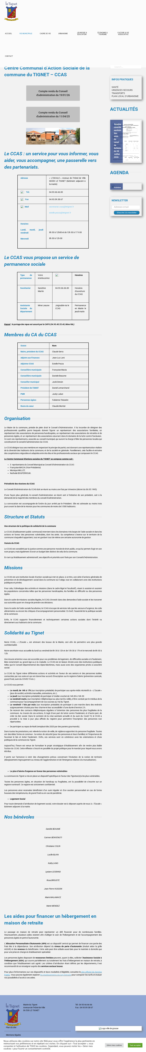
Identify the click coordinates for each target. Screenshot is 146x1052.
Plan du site (11, 1027)
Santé (115, 87)
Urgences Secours (122, 90)
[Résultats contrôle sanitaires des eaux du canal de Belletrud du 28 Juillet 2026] (126, 141)
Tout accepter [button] (135, 1045)
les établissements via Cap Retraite (55, 975)
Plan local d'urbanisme (125, 96)
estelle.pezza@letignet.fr (60, 213)
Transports (118, 93)
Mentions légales (13, 1035)
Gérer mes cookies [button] (114, 1045)
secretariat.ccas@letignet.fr (61, 207)
